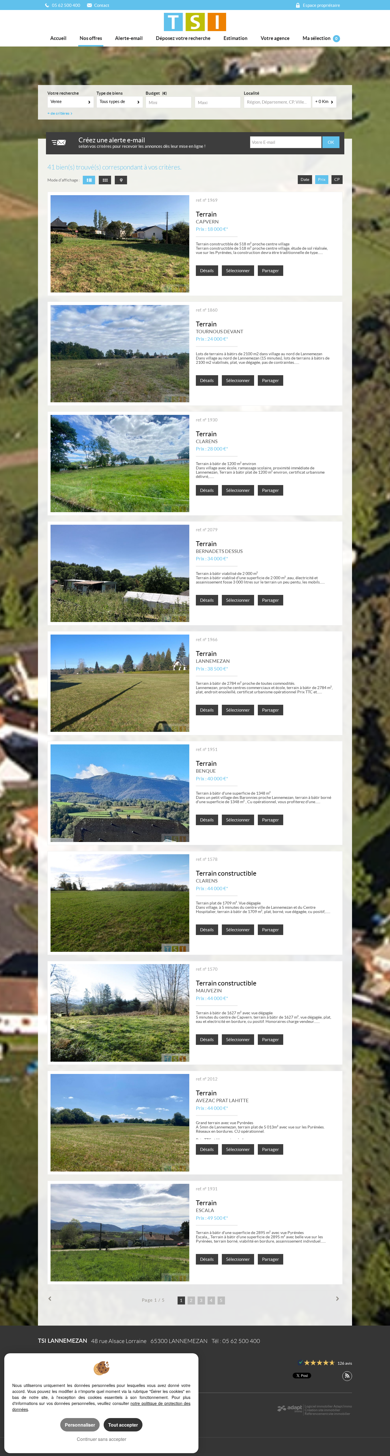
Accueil (58, 38)
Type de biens (110, 93)
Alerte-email (129, 38)
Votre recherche (63, 93)
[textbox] (277, 102)
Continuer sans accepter (101, 1439)
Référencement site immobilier (327, 1413)
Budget (153, 93)
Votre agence (275, 38)
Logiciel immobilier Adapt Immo (328, 1406)
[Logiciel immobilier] (289, 1410)
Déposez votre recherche (183, 38)
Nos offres (91, 38)
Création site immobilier (322, 1410)
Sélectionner (238, 270)
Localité (251, 93)
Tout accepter (123, 1424)
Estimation (236, 38)
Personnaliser (80, 1424)
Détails (207, 270)
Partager (270, 270)
